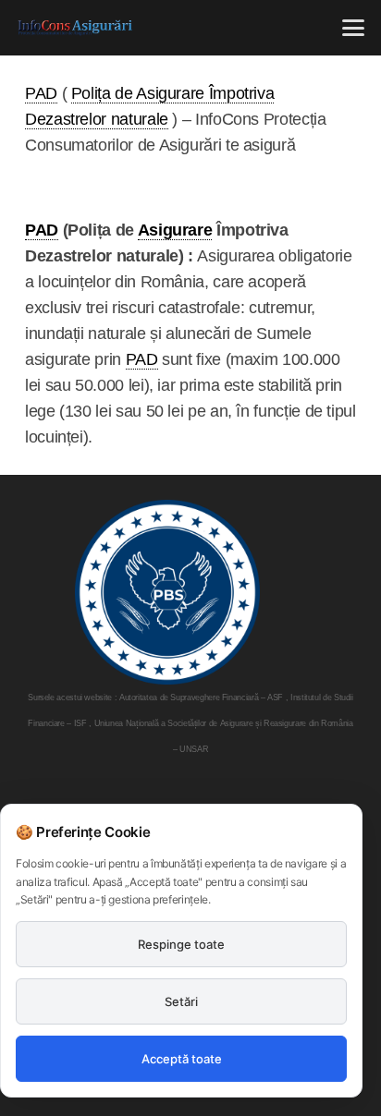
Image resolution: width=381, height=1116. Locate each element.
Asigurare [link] (175, 230)
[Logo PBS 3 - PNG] (167, 592)
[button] (353, 28)
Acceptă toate (181, 1058)
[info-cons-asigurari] (75, 27)
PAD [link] (41, 93)
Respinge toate (181, 944)
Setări (181, 1001)
